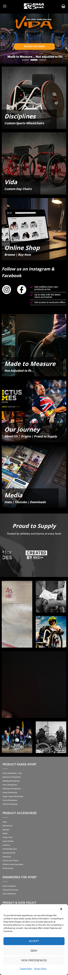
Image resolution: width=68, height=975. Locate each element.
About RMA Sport (9, 894)
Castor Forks (7, 837)
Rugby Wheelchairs (10, 792)
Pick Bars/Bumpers (10, 849)
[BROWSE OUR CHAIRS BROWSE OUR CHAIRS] (34, 39)
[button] (63, 908)
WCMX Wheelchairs (10, 804)
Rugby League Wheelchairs (13, 796)
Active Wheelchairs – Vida (12, 773)
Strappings (7, 857)
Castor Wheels (8, 841)
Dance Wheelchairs (10, 785)
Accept (34, 941)
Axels (5, 822)
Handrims (6, 845)
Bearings (6, 830)
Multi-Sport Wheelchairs (12, 789)
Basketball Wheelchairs (11, 781)
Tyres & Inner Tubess (10, 860)
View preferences (34, 960)
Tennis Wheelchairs (10, 800)
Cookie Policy (26, 968)
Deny (34, 950)
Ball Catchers (7, 826)
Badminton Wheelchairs (12, 777)
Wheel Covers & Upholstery (13, 864)
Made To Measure (9, 886)
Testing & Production (10, 890)
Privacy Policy (40, 968)
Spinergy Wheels (9, 853)
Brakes (5, 833)
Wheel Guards (8, 868)
